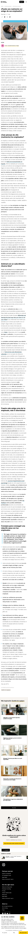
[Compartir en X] (7, 17)
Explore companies (6, 873)
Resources (4, 894)
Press (3, 909)
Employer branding (6, 888)
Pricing (3, 890)
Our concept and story (7, 906)
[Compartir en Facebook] (5, 17)
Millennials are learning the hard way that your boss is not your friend (13, 317)
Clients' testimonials (6, 892)
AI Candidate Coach (6, 875)
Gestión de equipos (17, 6)
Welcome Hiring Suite (7, 886)
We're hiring (5, 908)
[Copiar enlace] (2, 17)
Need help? (4, 877)
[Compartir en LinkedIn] (10, 17)
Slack (5, 332)
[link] (12, 45)
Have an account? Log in (7, 879)
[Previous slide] (2, 857)
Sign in (21, 1)
